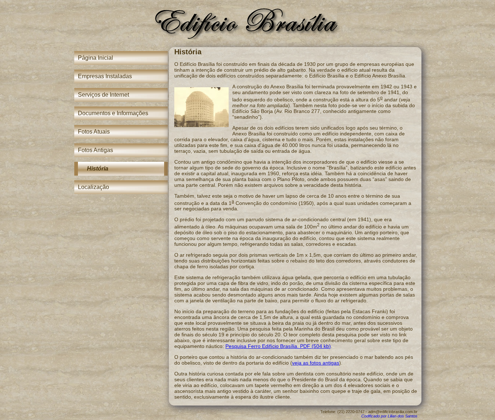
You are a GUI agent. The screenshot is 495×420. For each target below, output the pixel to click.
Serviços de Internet (103, 95)
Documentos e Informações (113, 113)
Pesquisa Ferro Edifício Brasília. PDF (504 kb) (278, 346)
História (97, 168)
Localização (93, 187)
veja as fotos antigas (315, 363)
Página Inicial (95, 58)
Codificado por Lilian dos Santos (389, 416)
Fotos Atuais (94, 132)
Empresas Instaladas (105, 76)
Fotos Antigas (95, 150)
